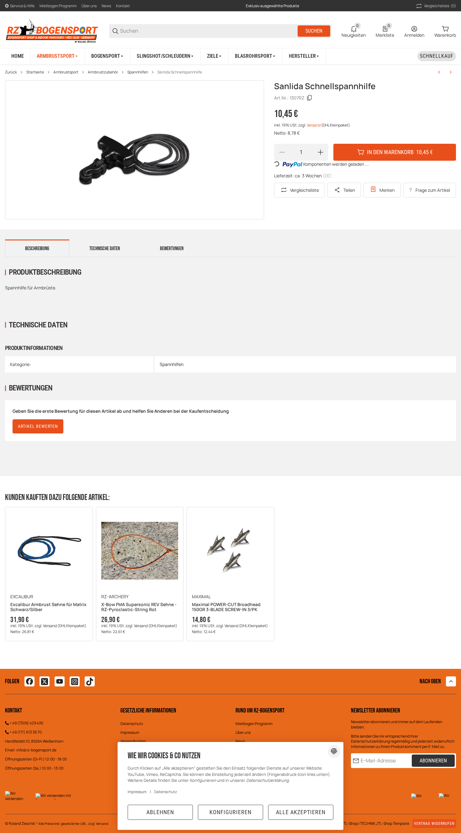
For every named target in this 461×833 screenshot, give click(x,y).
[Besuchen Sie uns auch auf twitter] (45, 681)
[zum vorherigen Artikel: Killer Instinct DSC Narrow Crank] (439, 72)
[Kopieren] (309, 98)
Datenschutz (131, 723)
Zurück (11, 72)
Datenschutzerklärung (370, 741)
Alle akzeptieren (301, 812)
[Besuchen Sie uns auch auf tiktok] (90, 681)
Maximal (201, 596)
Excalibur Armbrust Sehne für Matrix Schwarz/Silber (48, 607)
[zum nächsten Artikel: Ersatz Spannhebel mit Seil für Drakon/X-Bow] (450, 72)
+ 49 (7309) (19, 723)
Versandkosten (133, 741)
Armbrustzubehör (103, 72)
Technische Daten (104, 248)
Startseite (35, 72)
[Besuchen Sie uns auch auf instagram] (75, 681)
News (106, 5)
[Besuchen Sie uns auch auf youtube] (60, 681)
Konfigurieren (230, 812)
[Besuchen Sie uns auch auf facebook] (29, 681)
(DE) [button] (327, 176)
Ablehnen (160, 812)
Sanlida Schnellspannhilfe (179, 72)
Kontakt (123, 5)
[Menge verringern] (282, 152)
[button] (304, 56)
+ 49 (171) (17, 732)
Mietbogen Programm (58, 5)
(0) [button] (440, 5)
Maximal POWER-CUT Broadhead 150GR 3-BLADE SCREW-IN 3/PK (226, 607)
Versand (314, 125)
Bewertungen (171, 248)
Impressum (129, 732)
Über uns (89, 5)
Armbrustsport (65, 72)
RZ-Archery (115, 596)
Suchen (313, 31)
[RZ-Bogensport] (52, 31)
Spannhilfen (137, 72)
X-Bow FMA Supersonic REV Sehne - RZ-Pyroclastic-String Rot (139, 607)
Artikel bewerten (38, 426)
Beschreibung (37, 248)
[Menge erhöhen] (320, 152)
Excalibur (21, 596)
